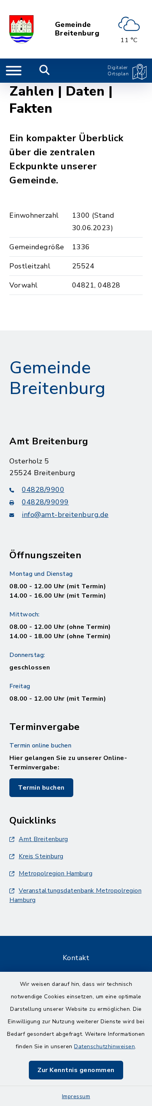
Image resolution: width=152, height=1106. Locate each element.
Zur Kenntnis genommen (76, 1070)
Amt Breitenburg (43, 839)
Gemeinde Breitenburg (77, 29)
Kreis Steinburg (41, 856)
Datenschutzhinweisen (104, 1046)
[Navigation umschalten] (13, 70)
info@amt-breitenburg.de (65, 514)
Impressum (76, 1096)
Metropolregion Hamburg (55, 873)
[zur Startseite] (21, 29)
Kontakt (76, 957)
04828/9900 (43, 489)
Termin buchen (41, 787)
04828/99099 (45, 502)
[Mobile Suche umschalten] (45, 71)
